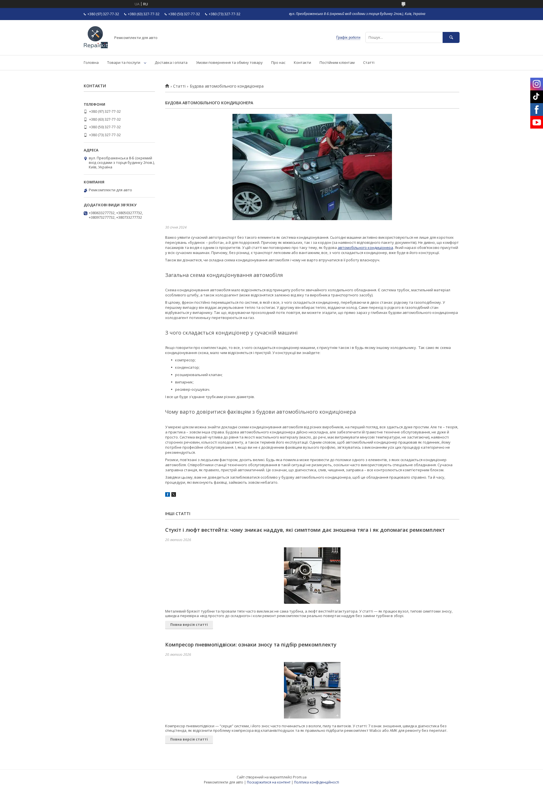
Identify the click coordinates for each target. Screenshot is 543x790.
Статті (368, 62)
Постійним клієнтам (337, 62)
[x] (173, 495)
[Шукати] (451, 37)
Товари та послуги (123, 62)
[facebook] (167, 495)
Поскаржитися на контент (268, 782)
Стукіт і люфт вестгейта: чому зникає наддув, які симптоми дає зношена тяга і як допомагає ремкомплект (305, 529)
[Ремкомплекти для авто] (96, 47)
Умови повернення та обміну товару (229, 62)
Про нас (278, 62)
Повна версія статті (189, 624)
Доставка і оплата (171, 62)
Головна (91, 62)
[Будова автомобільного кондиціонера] (312, 167)
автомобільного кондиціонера (365, 247)
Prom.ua (300, 777)
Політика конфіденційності (316, 782)
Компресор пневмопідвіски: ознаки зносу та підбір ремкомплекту (251, 644)
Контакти (302, 62)
